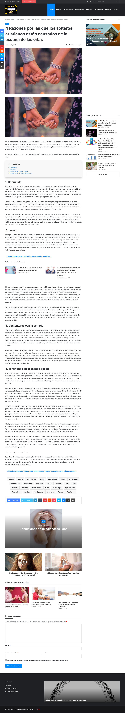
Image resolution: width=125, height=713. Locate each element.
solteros (71, 492)
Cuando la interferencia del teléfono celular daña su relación (107, 165)
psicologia (57, 488)
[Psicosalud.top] (11, 9)
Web (46, 653)
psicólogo (17, 492)
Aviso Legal (8, 682)
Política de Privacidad (11, 691)
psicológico (70, 488)
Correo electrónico (11, 653)
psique (28, 492)
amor (12, 479)
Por (47, 488)
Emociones (80, 9)
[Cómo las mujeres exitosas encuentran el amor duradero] (43, 593)
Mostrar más (103, 174)
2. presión (13, 169)
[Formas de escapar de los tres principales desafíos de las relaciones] (70, 593)
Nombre (8, 645)
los (74, 483)
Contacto (8, 685)
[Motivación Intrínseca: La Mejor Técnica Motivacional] (91, 157)
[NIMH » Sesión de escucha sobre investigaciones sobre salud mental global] (91, 123)
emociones (16, 483)
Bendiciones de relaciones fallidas (43, 529)
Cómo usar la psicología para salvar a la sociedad (65, 700)
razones (51, 492)
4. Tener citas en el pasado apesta (21, 173)
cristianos (74, 479)
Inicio (8, 19)
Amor (52, 9)
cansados (53, 479)
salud (61, 492)
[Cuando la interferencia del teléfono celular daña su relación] (91, 166)
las (67, 483)
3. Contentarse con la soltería (19, 171)
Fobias (90, 9)
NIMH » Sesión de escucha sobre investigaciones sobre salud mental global (102, 41)
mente (25, 488)
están (50, 483)
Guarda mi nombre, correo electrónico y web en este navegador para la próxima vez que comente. (37, 660)
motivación (37, 488)
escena (40, 483)
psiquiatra (39, 492)
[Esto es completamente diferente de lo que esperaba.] (91, 133)
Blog (116, 9)
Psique (109, 9)
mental (15, 488)
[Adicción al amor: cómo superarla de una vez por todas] (17, 595)
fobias (59, 483)
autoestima (32, 479)
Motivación (99, 9)
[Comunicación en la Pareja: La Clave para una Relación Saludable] (10, 270)
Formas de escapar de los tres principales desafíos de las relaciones (68, 604)
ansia (21, 479)
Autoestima (69, 9)
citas (63, 479)
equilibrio (28, 483)
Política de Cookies (11, 688)
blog (42, 479)
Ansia (59, 9)
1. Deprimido (13, 167)
